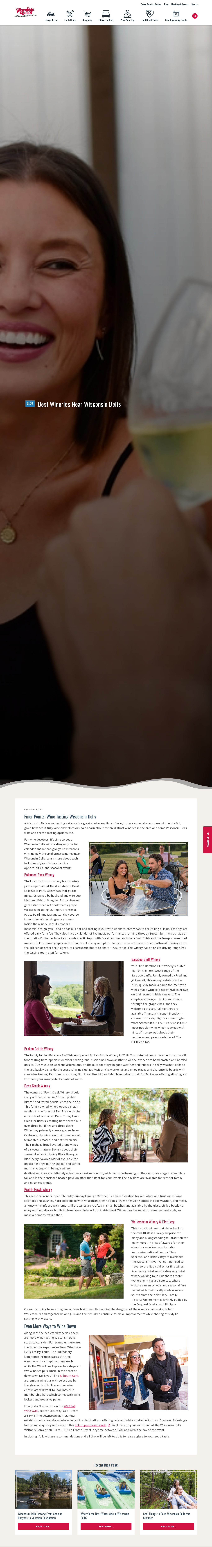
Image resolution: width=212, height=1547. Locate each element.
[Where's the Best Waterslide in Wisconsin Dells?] (106, 1489)
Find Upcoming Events (176, 20)
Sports (195, 4)
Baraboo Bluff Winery (145, 959)
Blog (166, 4)
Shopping (87, 20)
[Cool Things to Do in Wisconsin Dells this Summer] (168, 1489)
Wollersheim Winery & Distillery (152, 1221)
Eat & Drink (70, 20)
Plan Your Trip (127, 20)
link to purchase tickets (90, 1425)
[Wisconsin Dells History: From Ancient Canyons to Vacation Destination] (43, 1489)
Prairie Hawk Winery (38, 1189)
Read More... (43, 1526)
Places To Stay (106, 20)
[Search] (195, 16)
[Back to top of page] (205, 1540)
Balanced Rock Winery (39, 874)
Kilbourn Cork (69, 1375)
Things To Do (51, 20)
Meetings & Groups (179, 4)
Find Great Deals (150, 20)
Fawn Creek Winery (37, 1085)
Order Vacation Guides (151, 4)
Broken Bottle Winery (38, 1048)
